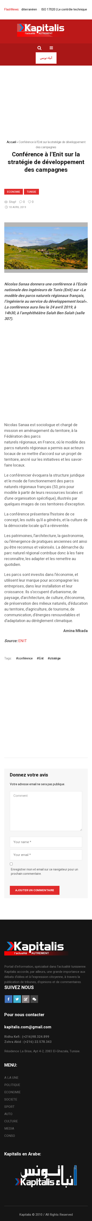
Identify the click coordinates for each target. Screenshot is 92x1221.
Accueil (11, 142)
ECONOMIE (13, 192)
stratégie (55, 658)
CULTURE (11, 1121)
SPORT (9, 1106)
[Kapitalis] (46, 30)
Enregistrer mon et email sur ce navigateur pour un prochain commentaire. (44, 871)
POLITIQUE (12, 1085)
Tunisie (31, 192)
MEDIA (9, 1128)
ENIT (22, 641)
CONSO (9, 1135)
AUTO (8, 1114)
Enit (41, 658)
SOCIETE (10, 1099)
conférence (25, 658)
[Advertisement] (46, 376)
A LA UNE (11, 1077)
